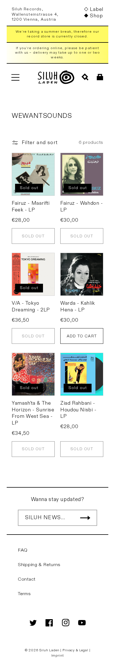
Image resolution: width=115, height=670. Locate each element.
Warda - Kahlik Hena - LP (77, 306)
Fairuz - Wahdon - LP (81, 206)
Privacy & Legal (76, 650)
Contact (26, 579)
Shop (96, 16)
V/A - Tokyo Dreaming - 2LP (31, 306)
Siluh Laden (49, 650)
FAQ (23, 550)
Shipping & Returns (39, 565)
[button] (15, 77)
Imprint (57, 655)
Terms (24, 594)
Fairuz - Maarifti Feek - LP (31, 206)
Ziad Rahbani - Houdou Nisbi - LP (78, 409)
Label (96, 9)
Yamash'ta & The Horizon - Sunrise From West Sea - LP (33, 413)
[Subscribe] (85, 518)
